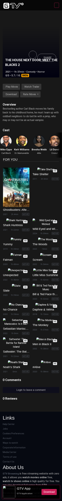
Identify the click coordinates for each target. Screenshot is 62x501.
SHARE (48, 57)
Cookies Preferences (13, 433)
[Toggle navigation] (56, 5)
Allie (39, 153)
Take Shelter (40, 174)
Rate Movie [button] (30, 94)
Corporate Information (14, 447)
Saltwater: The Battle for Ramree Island (28, 351)
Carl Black (6, 153)
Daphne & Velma (43, 309)
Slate (6, 290)
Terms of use (10, 457)
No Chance (10, 309)
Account (7, 438)
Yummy (8, 244)
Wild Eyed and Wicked (47, 229)
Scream (37, 259)
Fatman (8, 259)
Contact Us (8, 461)
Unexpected (10, 275)
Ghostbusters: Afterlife (17, 209)
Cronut (54, 153)
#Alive (36, 367)
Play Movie (12, 86)
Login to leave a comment (31, 389)
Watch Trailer (31, 86)
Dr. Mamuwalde (22, 153)
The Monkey (40, 325)
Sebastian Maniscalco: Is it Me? (23, 328)
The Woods (40, 244)
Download (11, 94)
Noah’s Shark (11, 367)
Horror (41, 71)
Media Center (9, 452)
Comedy (30, 71)
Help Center (9, 424)
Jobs (5, 428)
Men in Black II (42, 344)
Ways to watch (10, 443)
